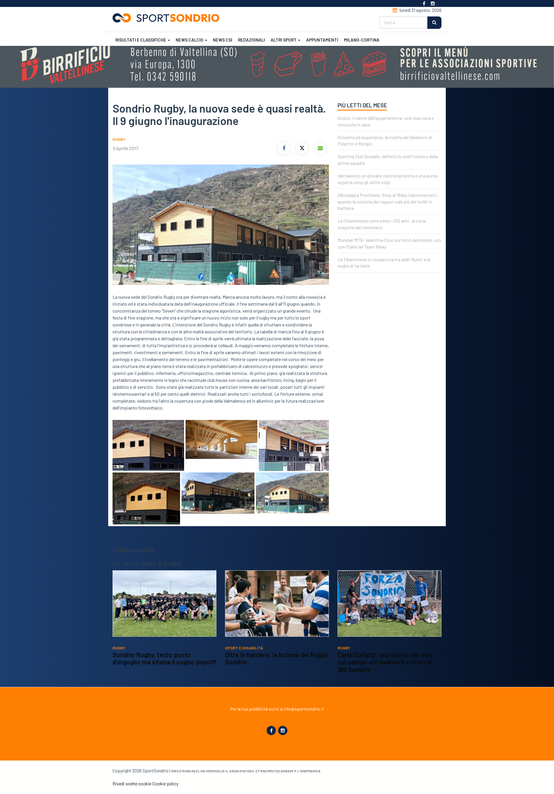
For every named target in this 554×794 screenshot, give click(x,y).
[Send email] (320, 148)
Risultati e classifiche (141, 39)
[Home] (168, 18)
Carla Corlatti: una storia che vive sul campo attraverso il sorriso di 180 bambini (385, 662)
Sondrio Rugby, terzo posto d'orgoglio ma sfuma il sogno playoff (164, 658)
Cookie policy (165, 783)
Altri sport (284, 39)
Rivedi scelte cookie (132, 783)
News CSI (222, 39)
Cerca (434, 22)
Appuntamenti (322, 39)
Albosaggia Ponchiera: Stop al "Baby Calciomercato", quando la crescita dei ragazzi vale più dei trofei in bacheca (388, 201)
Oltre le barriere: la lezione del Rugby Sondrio (276, 658)
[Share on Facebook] (284, 148)
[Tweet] (302, 148)
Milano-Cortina (361, 39)
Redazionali (251, 39)
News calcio (190, 39)
